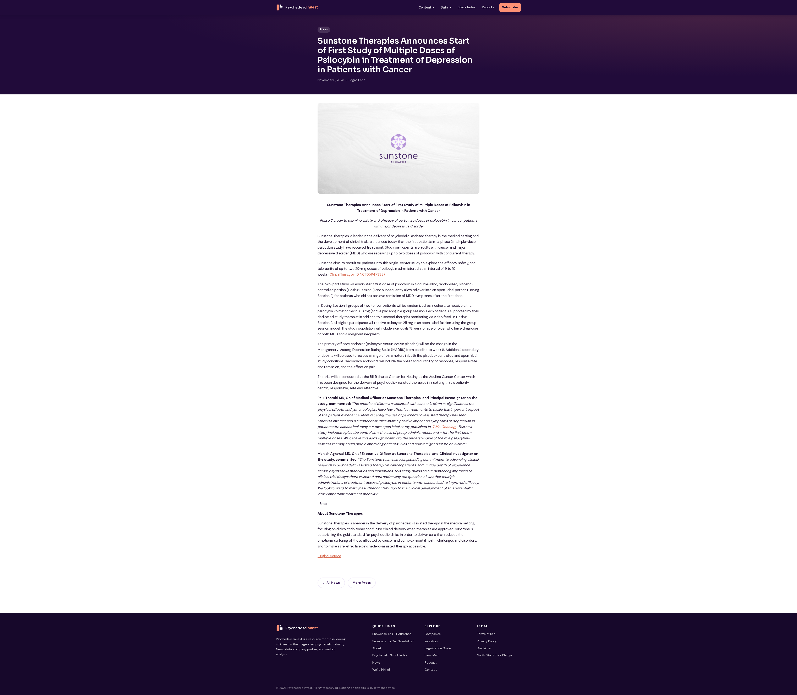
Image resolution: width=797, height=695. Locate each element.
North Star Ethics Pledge (494, 655)
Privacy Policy (487, 641)
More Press (362, 583)
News (376, 663)
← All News (331, 583)
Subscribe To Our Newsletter (393, 641)
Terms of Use (486, 634)
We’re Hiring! (381, 670)
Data (444, 7)
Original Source (329, 556)
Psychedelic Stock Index (389, 655)
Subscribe (510, 7)
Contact (431, 670)
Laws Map (432, 655)
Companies (433, 634)
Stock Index (467, 7)
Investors (431, 641)
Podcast (431, 663)
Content (425, 7)
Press (324, 29)
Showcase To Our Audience (392, 634)
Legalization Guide (438, 648)
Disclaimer (484, 648)
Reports (488, 7)
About (376, 648)
